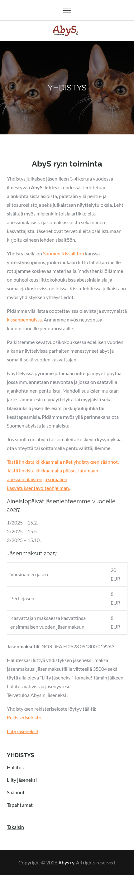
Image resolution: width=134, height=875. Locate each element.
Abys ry (66, 862)
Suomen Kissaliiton (63, 253)
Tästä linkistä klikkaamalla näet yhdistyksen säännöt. (63, 462)
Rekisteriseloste (24, 717)
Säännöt (16, 792)
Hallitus (15, 767)
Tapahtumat (20, 805)
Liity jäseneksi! (22, 731)
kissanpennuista (24, 319)
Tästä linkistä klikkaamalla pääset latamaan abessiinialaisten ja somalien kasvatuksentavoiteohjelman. (52, 479)
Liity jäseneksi (22, 780)
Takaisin (15, 827)
